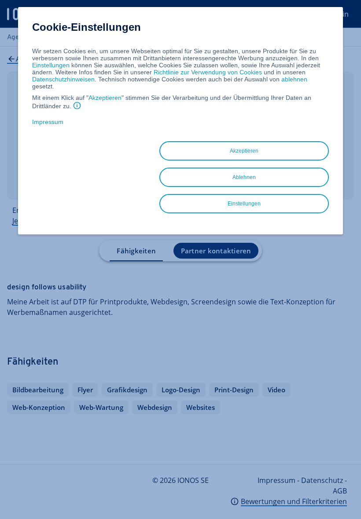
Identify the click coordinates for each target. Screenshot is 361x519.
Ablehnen (244, 177)
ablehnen (294, 79)
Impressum (47, 121)
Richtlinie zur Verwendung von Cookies (208, 72)
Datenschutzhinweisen (63, 79)
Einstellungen (51, 65)
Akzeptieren (105, 97)
